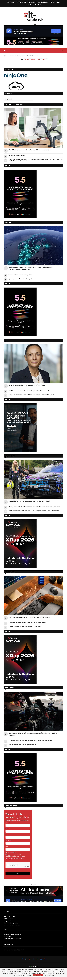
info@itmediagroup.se (13, 925)
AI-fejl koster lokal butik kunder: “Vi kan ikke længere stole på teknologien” (31, 394)
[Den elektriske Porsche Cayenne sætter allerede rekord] (33, 479)
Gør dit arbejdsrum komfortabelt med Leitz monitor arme (30, 150)
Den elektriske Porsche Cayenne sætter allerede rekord (29, 501)
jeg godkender (38, 975)
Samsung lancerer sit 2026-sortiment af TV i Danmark (25, 626)
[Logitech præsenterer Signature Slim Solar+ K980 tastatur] (33, 595)
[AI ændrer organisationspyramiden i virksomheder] (33, 363)
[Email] (38, 5)
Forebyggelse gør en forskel (17, 155)
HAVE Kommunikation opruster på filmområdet (23, 744)
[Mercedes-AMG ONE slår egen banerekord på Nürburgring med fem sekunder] (33, 711)
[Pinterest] (30, 5)
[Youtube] (35, 5)
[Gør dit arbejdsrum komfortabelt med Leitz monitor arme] (33, 128)
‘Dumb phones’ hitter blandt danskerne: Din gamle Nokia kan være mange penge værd (34, 506)
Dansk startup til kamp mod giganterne (20, 275)
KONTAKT (20, 2)
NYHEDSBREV (11, 2)
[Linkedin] (33, 5)
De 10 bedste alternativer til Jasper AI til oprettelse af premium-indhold (30, 391)
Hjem (5, 56)
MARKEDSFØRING (43, 2)
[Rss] (40, 5)
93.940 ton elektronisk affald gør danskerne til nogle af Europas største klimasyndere (34, 510)
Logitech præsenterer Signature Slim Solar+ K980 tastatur (30, 617)
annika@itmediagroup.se (14, 938)
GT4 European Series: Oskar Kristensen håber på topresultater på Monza (30, 740)
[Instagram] (28, 5)
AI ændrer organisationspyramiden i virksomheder (27, 385)
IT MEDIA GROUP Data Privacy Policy (14, 950)
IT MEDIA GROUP (55, 2)
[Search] (62, 50)
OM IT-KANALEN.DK (30, 2)
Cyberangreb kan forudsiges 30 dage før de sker (23, 279)
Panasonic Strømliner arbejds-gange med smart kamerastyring (27, 622)
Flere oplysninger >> (49, 975)
